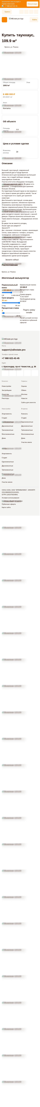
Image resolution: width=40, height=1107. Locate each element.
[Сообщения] (31, 12)
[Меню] (4, 19)
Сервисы (24, 381)
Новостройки (6, 409)
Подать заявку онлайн (29, 311)
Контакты (7, 108)
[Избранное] (21, 12)
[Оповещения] (36, 12)
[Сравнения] (26, 12)
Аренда (4, 448)
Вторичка (24, 409)
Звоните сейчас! (12, 260)
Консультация (32, 4)
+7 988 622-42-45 (11, 6)
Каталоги (5, 381)
